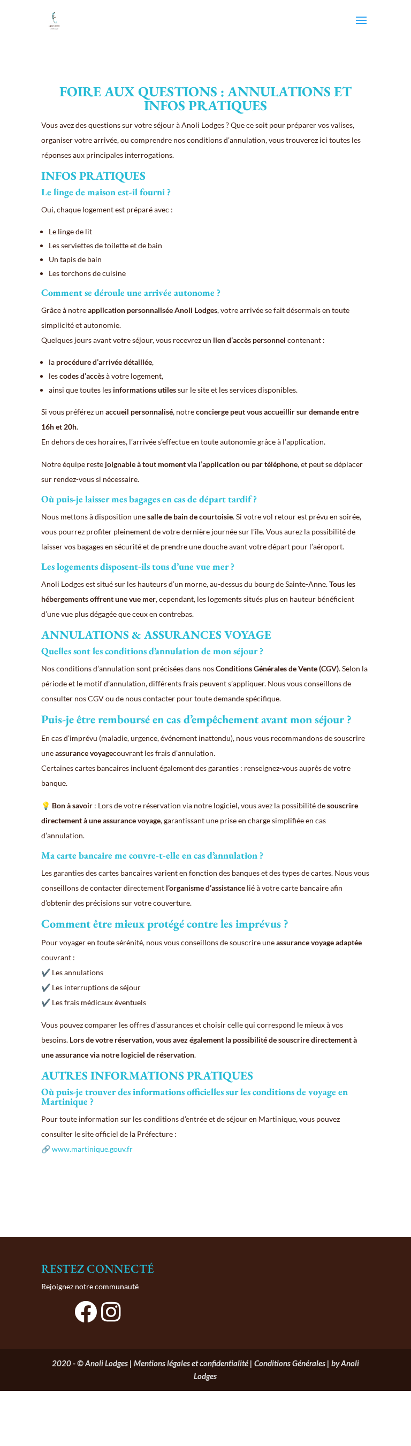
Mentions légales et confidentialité (191, 1363)
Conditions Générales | (292, 1363)
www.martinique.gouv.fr (92, 1148)
